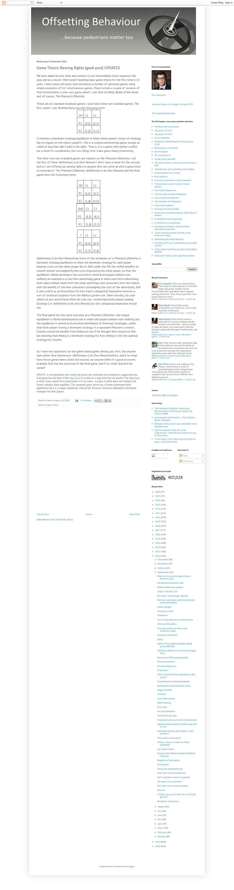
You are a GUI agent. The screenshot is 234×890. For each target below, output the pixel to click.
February (162, 832)
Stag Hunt (74, 378)
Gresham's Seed (165, 611)
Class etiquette (162, 137)
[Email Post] (76, 400)
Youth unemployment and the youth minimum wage (172, 234)
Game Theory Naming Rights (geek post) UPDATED (174, 644)
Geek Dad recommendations (171, 773)
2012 (158, 551)
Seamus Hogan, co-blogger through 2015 (172, 104)
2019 (158, 521)
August (161, 806)
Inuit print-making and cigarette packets (174, 255)
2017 (158, 530)
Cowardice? (163, 670)
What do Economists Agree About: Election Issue (174, 577)
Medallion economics (168, 801)
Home (89, 514)
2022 (158, 508)
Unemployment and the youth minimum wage (172, 629)
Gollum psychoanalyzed (166, 197)
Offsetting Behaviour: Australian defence (167, 379)
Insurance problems (167, 635)
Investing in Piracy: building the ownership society (175, 244)
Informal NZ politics (167, 623)
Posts (185, 455)
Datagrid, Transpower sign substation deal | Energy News (175, 425)
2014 (158, 542)
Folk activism (161, 176)
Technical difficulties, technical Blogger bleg (176, 651)
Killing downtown (166, 661)
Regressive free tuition (168, 760)
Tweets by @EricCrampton (165, 395)
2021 (158, 513)
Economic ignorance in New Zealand (172, 180)
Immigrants (163, 764)
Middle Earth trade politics (170, 587)
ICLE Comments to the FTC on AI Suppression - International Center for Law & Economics (175, 433)
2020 (158, 517)
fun (45, 405)
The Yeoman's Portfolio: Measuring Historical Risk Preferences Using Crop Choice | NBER (173, 411)
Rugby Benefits (164, 690)
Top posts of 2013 (163, 134)
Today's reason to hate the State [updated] (173, 743)
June (160, 815)
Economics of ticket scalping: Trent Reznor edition (175, 214)
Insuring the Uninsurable (166, 208)
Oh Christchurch (162, 155)
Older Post (134, 514)
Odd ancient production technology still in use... (177, 725)
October (162, 568)
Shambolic (162, 615)
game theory (53, 405)
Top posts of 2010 (163, 130)
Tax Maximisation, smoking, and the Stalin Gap (175, 164)
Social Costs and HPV (165, 159)
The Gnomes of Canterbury (167, 201)
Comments (187, 461)
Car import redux (165, 749)
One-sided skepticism (165, 190)
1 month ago (190, 299)
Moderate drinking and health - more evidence (175, 732)
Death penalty (164, 606)
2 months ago (164, 336)
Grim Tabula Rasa (166, 698)
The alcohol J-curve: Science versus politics (172, 185)
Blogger (130, 866)
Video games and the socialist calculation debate (175, 250)
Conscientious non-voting (167, 172)
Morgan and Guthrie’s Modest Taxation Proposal (176, 754)
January (162, 836)
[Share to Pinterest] (110, 401)
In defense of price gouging (168, 219)
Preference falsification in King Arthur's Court (173, 142)
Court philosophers (163, 205)
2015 (158, 538)
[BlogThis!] (99, 401)
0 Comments (86, 400)
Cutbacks (161, 694)
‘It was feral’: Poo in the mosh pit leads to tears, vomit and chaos (175, 440)
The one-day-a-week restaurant (170, 194)
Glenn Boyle (164, 305)
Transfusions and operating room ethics (174, 169)
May (160, 819)
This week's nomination (169, 738)
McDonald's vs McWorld (166, 148)
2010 (158, 841)
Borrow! (161, 790)
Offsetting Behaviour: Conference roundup (168, 299)
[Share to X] (103, 401)
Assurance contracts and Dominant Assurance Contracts (172, 227)
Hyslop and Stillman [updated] (172, 657)
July (160, 811)
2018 (158, 525)
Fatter (160, 639)
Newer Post (43, 514)
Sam (160, 364)
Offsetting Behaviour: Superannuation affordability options (171, 335)
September (163, 572)
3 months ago (190, 379)
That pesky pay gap (167, 715)
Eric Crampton (159, 95)
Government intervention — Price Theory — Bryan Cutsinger (175, 418)
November (163, 563)
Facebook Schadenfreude (170, 768)
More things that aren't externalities (175, 619)
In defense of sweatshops (167, 222)
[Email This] (96, 401)
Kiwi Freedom (161, 151)
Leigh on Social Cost (167, 591)
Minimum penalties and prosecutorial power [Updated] (176, 601)
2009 (158, 846)
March (161, 827)
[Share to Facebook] (106, 401)
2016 (158, 534)
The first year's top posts (166, 126)
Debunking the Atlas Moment (169, 239)
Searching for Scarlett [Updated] (173, 681)
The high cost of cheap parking (172, 785)
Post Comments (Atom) (61, 519)
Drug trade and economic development (177, 719)
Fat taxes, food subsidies (169, 781)
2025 (158, 496)
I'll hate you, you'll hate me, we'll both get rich (176, 795)
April (160, 823)
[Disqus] (89, 461)
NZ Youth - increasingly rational (172, 595)
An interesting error (166, 666)
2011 (158, 555)
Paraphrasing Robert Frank (170, 582)
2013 (158, 547)
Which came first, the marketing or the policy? (176, 675)
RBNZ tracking (164, 702)
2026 (158, 491)
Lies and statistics (166, 711)
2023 (158, 504)
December (163, 559)
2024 (158, 500)
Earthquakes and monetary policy (174, 685)
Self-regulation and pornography (173, 777)
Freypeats (162, 707)
